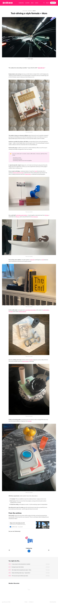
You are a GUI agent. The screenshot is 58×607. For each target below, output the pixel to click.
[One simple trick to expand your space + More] (29, 570)
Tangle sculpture (22, 311)
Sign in (47, 2)
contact (36, 2)
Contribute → (31, 601)
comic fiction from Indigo (30, 310)
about (32, 2)
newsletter (27, 2)
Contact (26, 601)
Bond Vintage (25, 361)
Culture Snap (28, 174)
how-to (34, 10)
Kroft (36, 171)
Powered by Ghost (53, 601)
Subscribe (53, 2)
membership (21, 2)
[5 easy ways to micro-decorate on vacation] (29, 564)
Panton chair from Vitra (18, 172)
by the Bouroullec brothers (21, 215)
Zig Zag (46, 215)
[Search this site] (44, 3)
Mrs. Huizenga (34, 216)
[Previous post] (9, 550)
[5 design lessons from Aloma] (29, 567)
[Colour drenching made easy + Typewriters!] (29, 572)
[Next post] (48, 550)
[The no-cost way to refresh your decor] (29, 575)
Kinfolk (31, 359)
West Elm (32, 259)
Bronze (17, 216)
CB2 (43, 259)
